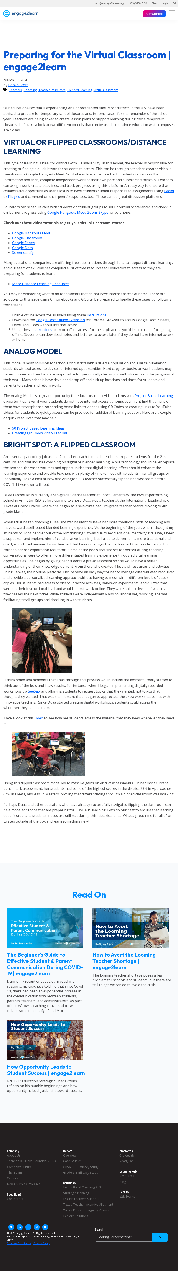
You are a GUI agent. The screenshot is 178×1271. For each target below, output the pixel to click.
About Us (13, 1155)
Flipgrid (14, 196)
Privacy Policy (41, 1243)
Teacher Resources (52, 90)
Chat (154, 3)
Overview (69, 1155)
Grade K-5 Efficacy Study (80, 1167)
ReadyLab (126, 1161)
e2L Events (127, 1196)
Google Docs (22, 247)
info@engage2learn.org (109, 3)
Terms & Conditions (19, 1243)
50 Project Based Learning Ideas (38, 428)
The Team (14, 1172)
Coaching (30, 90)
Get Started (154, 14)
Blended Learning (79, 90)
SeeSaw (34, 691)
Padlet (169, 190)
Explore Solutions (75, 1216)
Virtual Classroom (106, 90)
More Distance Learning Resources (40, 283)
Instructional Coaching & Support (87, 1187)
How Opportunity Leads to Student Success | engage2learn (46, 1069)
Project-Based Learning (154, 395)
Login (165, 3)
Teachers (15, 90)
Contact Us (15, 1199)
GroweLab (126, 1155)
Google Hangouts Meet (66, 212)
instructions (96, 315)
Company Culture (19, 1167)
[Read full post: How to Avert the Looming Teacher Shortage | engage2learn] (130, 946)
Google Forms (23, 242)
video (39, 718)
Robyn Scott (18, 85)
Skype (103, 212)
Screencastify (23, 252)
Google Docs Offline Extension (60, 319)
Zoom (92, 212)
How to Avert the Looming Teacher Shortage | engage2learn (124, 960)
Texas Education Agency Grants (86, 1210)
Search (99, 1229)
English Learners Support (81, 1199)
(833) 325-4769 (138, 3)
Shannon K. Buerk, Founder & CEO (31, 1161)
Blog (122, 1182)
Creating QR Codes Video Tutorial (39, 433)
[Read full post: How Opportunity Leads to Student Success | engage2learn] (45, 1058)
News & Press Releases (23, 1184)
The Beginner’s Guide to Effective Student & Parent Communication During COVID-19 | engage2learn (45, 964)
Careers (12, 1178)
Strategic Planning (76, 1193)
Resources (126, 1176)
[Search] (160, 1237)
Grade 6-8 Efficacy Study (80, 1172)
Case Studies (72, 1161)
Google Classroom (27, 238)
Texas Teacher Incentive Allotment (88, 1204)
